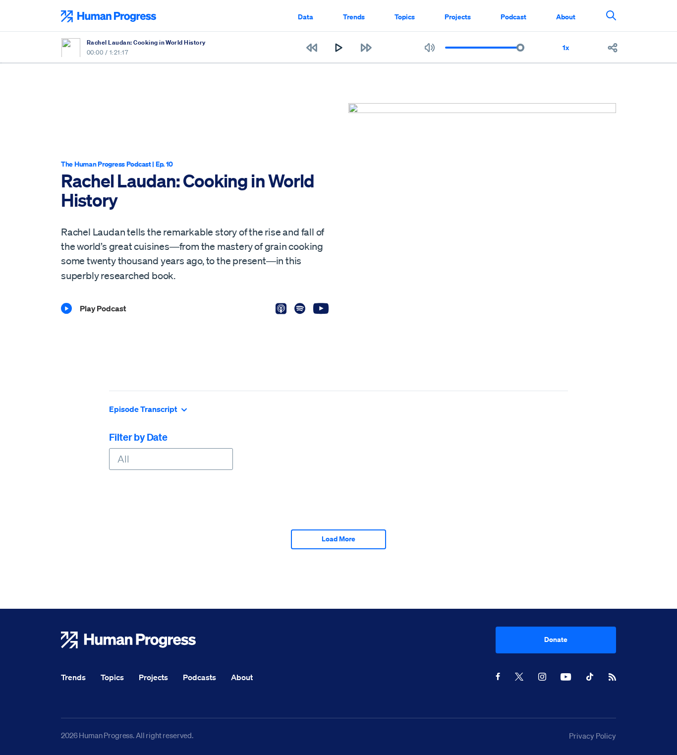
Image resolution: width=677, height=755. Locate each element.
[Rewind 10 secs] (311, 48)
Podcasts (199, 677)
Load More (338, 538)
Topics (405, 16)
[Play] (339, 48)
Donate (555, 639)
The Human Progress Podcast (106, 164)
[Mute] (430, 48)
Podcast (513, 16)
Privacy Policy (592, 736)
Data (305, 16)
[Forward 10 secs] (366, 48)
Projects (458, 16)
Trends (354, 16)
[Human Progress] (278, 640)
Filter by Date (138, 437)
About (565, 16)
